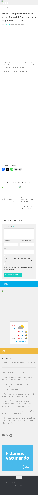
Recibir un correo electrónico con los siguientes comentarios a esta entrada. (18, 259)
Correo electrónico (26, 241)
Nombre (7, 241)
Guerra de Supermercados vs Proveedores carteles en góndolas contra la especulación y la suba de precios (19, 420)
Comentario (9, 227)
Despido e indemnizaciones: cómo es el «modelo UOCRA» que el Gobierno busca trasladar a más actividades (17, 386)
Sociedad (5, 8)
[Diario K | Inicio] (6, 2)
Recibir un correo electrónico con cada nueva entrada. (18, 268)
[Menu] (35, 2)
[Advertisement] (19, 44)
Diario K (7, 24)
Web (5, 248)
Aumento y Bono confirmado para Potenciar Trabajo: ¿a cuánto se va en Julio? (9, 201)
